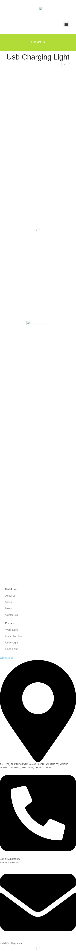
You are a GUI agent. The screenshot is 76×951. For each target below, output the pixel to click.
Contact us (38, 42)
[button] (66, 24)
